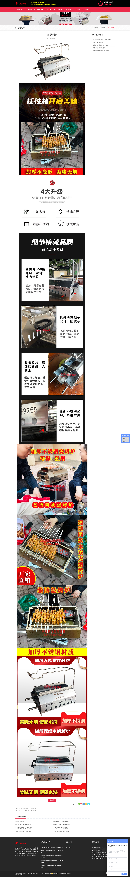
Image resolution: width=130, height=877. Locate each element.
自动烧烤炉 (103, 27)
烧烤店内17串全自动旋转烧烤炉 (62, 824)
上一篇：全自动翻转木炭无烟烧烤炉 (26, 808)
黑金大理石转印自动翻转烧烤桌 (62, 831)
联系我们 (95, 842)
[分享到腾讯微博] (84, 804)
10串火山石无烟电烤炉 (99, 48)
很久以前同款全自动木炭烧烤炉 (23, 828)
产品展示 (68, 847)
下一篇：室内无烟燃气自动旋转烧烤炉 (26, 810)
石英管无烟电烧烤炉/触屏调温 (23, 831)
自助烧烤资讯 (45, 842)
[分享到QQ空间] (86, 804)
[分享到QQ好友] (106, 873)
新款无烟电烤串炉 (19, 821)
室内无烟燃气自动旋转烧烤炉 (23, 824)
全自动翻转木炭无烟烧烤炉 (60, 828)
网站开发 (17, 875)
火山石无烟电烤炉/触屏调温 (100, 45)
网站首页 (96, 27)
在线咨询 (52, 800)
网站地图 (69, 873)
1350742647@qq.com (101, 854)
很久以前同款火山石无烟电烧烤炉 (102, 39)
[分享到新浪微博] (81, 804)
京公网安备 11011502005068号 (60, 873)
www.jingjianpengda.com (102, 852)
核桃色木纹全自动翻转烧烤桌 (61, 821)
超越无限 (22, 875)
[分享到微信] (79, 804)
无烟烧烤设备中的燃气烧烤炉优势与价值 (52, 847)
